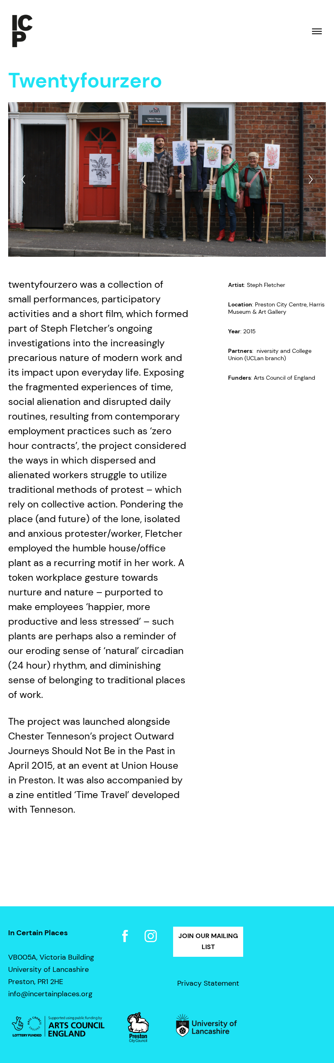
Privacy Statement (208, 983)
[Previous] (23, 179)
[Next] (311, 179)
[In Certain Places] (22, 31)
